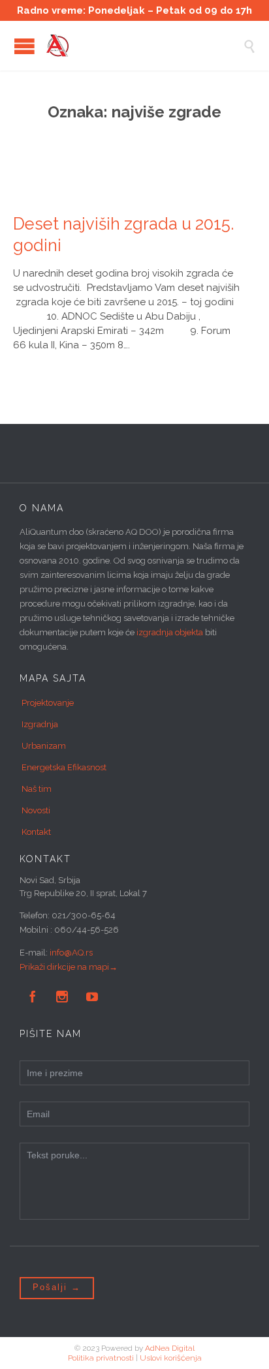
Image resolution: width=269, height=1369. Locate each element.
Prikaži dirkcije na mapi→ (69, 967)
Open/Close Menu (24, 46)
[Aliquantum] (144, 45)
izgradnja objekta (169, 632)
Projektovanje (48, 703)
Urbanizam (44, 746)
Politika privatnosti (101, 1357)
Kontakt (36, 832)
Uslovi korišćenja (171, 1357)
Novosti (36, 810)
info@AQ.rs (71, 952)
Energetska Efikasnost (64, 767)
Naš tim (37, 789)
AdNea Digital (170, 1348)
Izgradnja (40, 724)
